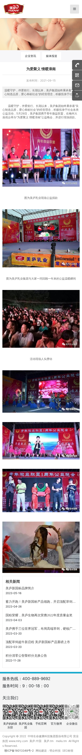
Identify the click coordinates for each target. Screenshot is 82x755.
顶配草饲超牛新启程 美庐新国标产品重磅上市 (38, 642)
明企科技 (55, 750)
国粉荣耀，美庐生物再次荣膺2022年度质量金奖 (39, 615)
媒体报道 (51, 56)
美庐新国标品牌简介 (20, 588)
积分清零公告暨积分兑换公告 (26, 655)
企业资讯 (30, 56)
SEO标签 (67, 750)
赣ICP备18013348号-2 (19, 750)
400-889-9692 (36, 678)
